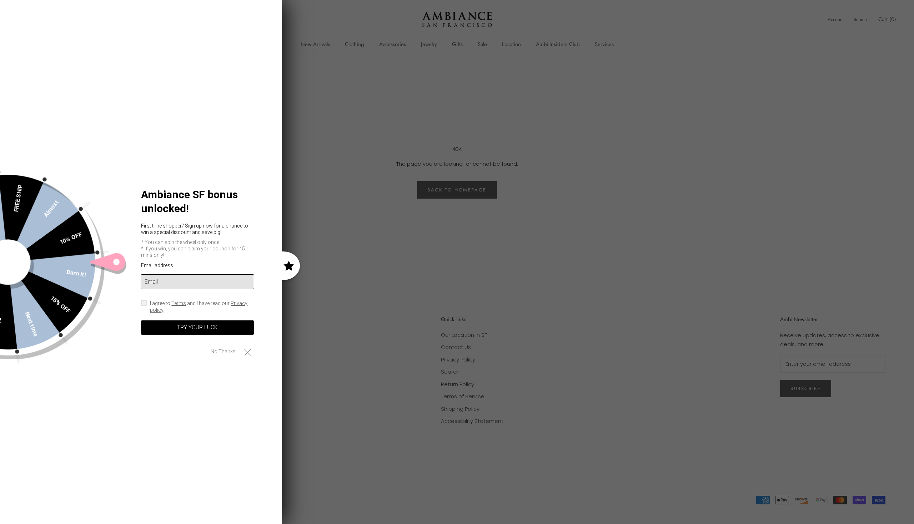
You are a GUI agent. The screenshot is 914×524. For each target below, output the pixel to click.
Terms (178, 303)
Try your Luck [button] (197, 327)
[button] (247, 351)
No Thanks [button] (223, 351)
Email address (157, 265)
